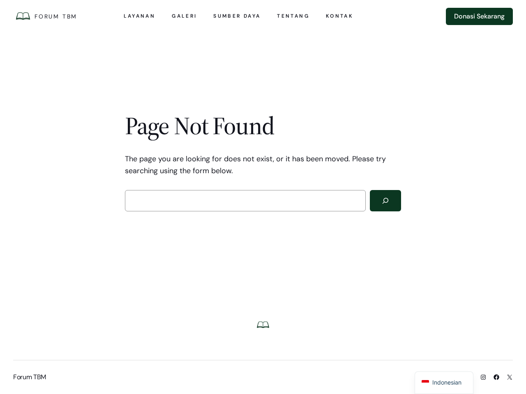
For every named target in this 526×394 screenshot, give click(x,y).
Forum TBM (56, 16)
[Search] (385, 200)
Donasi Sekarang (479, 16)
